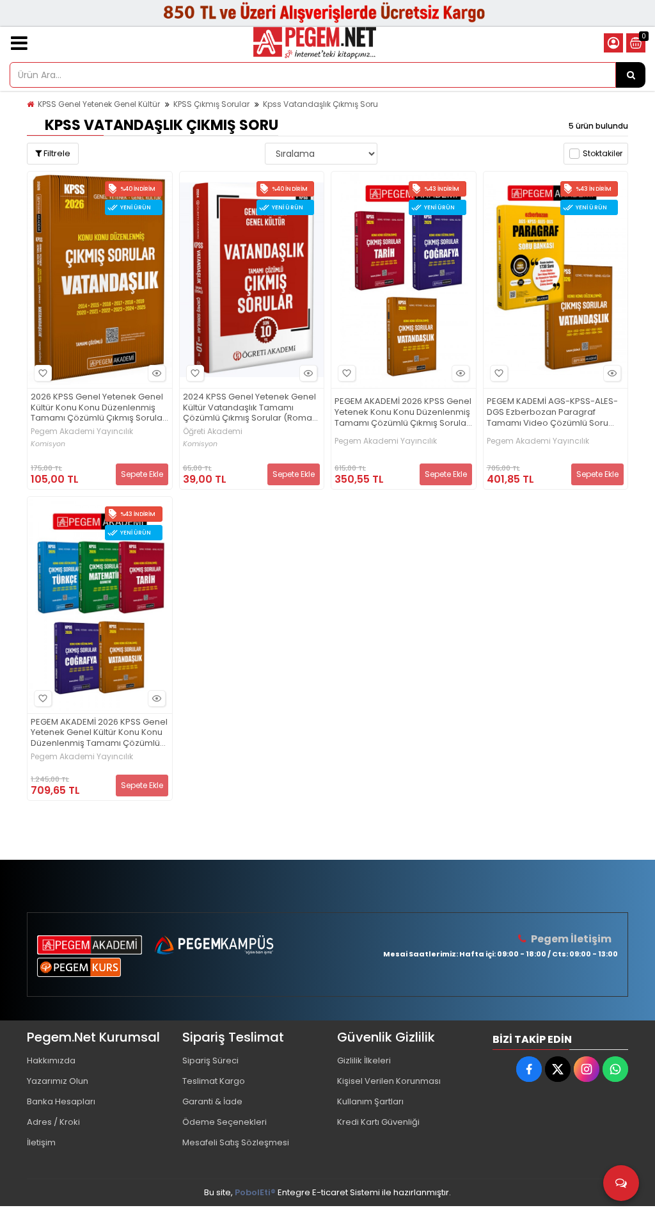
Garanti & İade (212, 1101)
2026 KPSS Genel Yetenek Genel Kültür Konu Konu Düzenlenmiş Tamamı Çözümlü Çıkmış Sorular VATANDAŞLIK (98, 408)
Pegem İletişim (571, 938)
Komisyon (48, 444)
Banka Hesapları (61, 1101)
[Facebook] (529, 1069)
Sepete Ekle (142, 474)
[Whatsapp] (615, 1069)
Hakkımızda (51, 1060)
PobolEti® (255, 1192)
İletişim (41, 1142)
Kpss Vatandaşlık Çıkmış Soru (320, 104)
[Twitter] (558, 1069)
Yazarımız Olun (57, 1081)
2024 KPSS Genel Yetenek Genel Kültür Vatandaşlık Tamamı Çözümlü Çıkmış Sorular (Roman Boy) (250, 408)
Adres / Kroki (53, 1122)
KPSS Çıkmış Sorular (211, 104)
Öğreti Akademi (212, 431)
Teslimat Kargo (213, 1081)
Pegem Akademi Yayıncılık (82, 431)
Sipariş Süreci (210, 1060)
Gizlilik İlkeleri (364, 1060)
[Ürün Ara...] (630, 75)
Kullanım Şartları (370, 1101)
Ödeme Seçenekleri (224, 1122)
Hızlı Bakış (157, 373)
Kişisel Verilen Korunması (389, 1081)
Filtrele (56, 153)
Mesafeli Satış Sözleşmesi (235, 1142)
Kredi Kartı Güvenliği (378, 1122)
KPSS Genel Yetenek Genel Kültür (99, 104)
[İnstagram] (586, 1069)
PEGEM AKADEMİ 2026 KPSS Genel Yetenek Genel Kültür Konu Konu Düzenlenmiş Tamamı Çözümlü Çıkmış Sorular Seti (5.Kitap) (99, 733)
